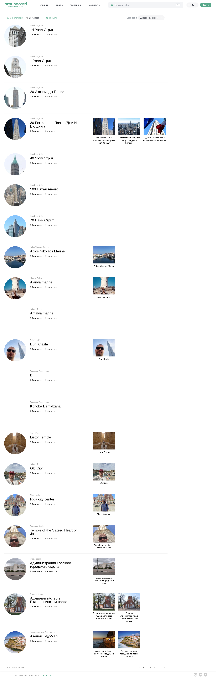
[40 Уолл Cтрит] (15, 164)
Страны (44, 5)
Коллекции (75, 5)
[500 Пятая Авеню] (15, 195)
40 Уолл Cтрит (41, 158)
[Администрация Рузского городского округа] (15, 569)
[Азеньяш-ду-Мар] (15, 642)
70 (164, 668)
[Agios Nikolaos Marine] (15, 257)
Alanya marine (41, 282)
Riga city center (42, 499)
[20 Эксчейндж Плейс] (15, 98)
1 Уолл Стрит (40, 61)
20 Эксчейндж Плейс (47, 92)
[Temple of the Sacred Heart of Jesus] (15, 536)
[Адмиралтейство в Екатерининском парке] (15, 604)
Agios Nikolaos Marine (47, 251)
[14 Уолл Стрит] (15, 36)
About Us (47, 675)
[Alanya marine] (15, 288)
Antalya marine (41, 313)
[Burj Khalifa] (15, 350)
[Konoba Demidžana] (15, 412)
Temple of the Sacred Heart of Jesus (53, 532)
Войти (206, 5)
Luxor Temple (40, 437)
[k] (15, 381)
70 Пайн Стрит (42, 220)
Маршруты (94, 5)
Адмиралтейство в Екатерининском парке (48, 600)
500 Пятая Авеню (44, 189)
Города (59, 5)
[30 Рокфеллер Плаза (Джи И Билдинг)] (15, 129)
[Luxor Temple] (15, 443)
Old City (36, 468)
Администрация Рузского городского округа (50, 565)
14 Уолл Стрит (41, 30)
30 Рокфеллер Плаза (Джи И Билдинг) (53, 124)
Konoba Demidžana (45, 406)
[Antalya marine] (15, 319)
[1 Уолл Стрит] (15, 67)
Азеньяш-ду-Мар (43, 636)
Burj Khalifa (39, 344)
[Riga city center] (15, 505)
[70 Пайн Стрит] (15, 226)
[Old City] (15, 474)
